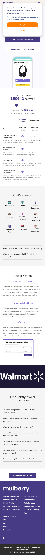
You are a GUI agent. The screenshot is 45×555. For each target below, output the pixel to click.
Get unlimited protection (22, 39)
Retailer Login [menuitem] (29, 503)
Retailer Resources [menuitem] (32, 506)
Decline (22, 30)
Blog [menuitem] (5, 526)
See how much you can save (22, 49)
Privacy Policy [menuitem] (35, 547)
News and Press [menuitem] (9, 516)
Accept (22, 25)
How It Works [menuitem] (8, 503)
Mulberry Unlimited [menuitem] (11, 496)
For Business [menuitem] (29, 499)
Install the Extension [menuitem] (11, 510)
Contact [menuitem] (6, 530)
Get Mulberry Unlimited (22, 475)
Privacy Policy (19, 13)
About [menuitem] (5, 523)
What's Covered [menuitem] (10, 499)
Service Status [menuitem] (22, 549)
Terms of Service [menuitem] (21, 547)
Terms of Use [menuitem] (8, 547)
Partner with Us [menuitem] (30, 496)
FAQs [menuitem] (5, 520)
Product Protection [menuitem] (11, 506)
